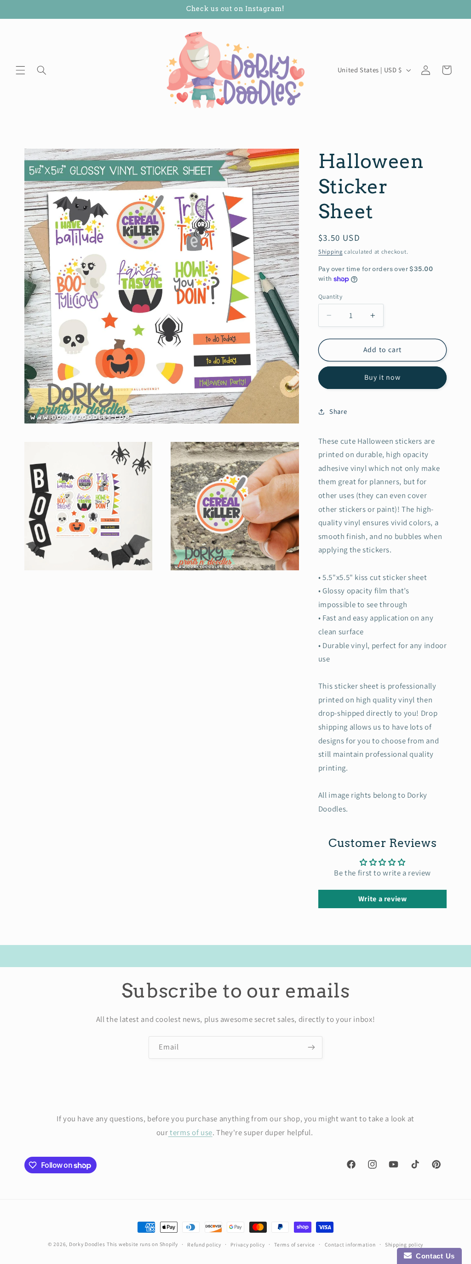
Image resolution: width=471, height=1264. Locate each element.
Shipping (330, 251)
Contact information (350, 1244)
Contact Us (433, 1256)
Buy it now (382, 377)
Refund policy (204, 1244)
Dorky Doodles (87, 1244)
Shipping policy (404, 1244)
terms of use (190, 1132)
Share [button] (338, 411)
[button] (20, 70)
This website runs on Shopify (142, 1244)
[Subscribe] (311, 1047)
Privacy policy (247, 1244)
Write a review (382, 899)
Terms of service (294, 1244)
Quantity (330, 296)
